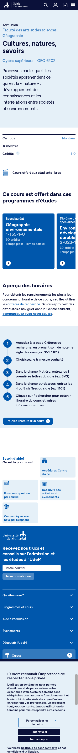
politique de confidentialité (39, 748)
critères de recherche (23, 304)
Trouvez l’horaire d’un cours (25, 421)
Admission (10, 25)
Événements (11, 631)
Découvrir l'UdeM (14, 642)
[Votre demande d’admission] (65, 4)
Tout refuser (39, 732)
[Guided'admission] (39, 535)
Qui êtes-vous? (13, 595)
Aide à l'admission (15, 619)
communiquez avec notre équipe (27, 314)
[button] (73, 5)
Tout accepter (39, 739)
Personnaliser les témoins (41, 722)
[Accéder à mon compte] (55, 5)
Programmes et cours (17, 607)
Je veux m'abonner (18, 576)
